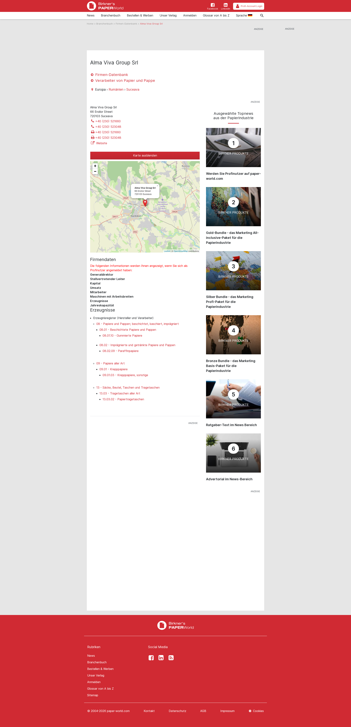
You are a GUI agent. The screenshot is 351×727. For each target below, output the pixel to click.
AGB (203, 711)
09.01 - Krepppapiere (113, 369)
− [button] (95, 171)
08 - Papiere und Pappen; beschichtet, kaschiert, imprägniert (137, 324)
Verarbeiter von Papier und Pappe (124, 80)
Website (101, 143)
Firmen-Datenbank (127, 23)
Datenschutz (177, 711)
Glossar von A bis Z (216, 15)
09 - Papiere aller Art (110, 363)
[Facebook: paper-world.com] (150, 657)
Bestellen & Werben (140, 15)
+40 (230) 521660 (108, 121)
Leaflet (167, 250)
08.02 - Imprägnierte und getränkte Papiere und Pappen (137, 345)
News (91, 15)
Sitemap (92, 695)
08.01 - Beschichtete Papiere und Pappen (127, 329)
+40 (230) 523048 (108, 126)
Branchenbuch (110, 15)
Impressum (227, 711)
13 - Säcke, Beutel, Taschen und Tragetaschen (128, 387)
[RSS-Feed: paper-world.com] (170, 657)
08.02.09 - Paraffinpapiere (121, 351)
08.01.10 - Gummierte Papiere (122, 335)
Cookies (258, 711)
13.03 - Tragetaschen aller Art (119, 393)
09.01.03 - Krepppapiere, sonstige (125, 375)
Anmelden (190, 15)
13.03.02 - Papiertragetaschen (123, 399)
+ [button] (95, 166)
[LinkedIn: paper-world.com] (160, 657)
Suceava (132, 89)
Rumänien (116, 89)
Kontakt (149, 711)
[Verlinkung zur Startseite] (105, 6)
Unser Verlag (168, 15)
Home (90, 23)
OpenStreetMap (181, 250)
